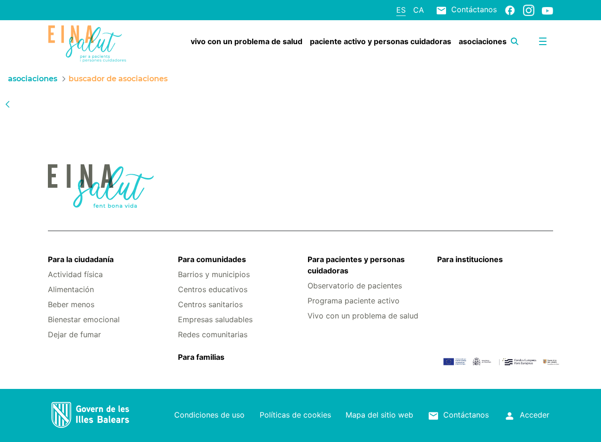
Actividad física (75, 274)
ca (418, 10)
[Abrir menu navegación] (542, 41)
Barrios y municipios (214, 274)
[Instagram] (528, 10)
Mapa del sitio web (379, 414)
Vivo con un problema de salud (363, 315)
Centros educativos (212, 289)
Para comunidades (212, 259)
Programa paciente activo (354, 300)
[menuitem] (246, 41)
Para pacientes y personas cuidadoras (356, 265)
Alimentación (71, 289)
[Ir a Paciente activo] (90, 43)
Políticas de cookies (295, 414)
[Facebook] (510, 10)
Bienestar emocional (84, 319)
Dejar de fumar (74, 334)
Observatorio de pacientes (355, 285)
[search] (514, 41)
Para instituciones (470, 259)
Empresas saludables (215, 319)
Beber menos (71, 304)
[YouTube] (547, 10)
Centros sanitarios (210, 304)
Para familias (201, 357)
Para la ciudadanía (81, 259)
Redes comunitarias (212, 334)
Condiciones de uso (209, 414)
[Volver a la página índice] (7, 103)
